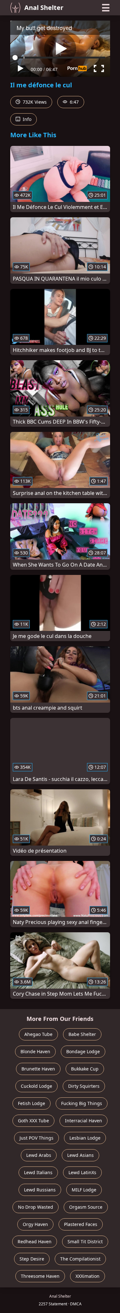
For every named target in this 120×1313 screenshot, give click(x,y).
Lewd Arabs (38, 1155)
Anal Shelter (43, 7)
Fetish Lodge (31, 1103)
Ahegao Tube (38, 1034)
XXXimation (88, 1276)
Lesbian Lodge (84, 1138)
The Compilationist (80, 1259)
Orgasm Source (85, 1207)
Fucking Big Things (81, 1103)
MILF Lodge (84, 1190)
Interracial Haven (83, 1121)
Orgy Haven (35, 1224)
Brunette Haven (38, 1069)
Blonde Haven (35, 1051)
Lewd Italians (38, 1172)
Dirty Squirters (84, 1086)
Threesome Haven (40, 1276)
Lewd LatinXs (82, 1172)
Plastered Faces (80, 1224)
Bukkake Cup (85, 1069)
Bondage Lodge (83, 1051)
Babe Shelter (82, 1034)
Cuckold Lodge (36, 1086)
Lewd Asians (80, 1155)
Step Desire (32, 1259)
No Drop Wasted (35, 1207)
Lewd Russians (40, 1190)
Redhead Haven (35, 1241)
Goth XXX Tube (33, 1121)
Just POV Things (36, 1138)
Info (26, 119)
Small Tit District (85, 1241)
